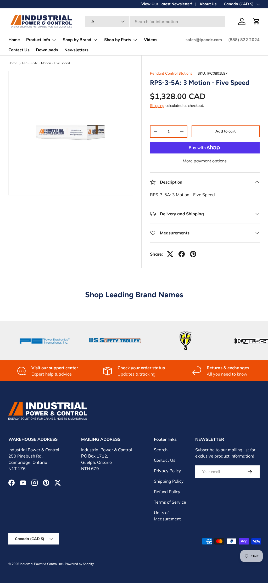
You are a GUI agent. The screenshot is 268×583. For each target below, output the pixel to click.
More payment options (205, 160)
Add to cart (225, 131)
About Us (207, 4)
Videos (150, 40)
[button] (256, 21)
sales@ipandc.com (204, 40)
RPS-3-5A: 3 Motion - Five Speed (46, 63)
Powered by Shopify (79, 564)
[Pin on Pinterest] (193, 254)
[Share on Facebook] (181, 254)
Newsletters (76, 50)
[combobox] (155, 21)
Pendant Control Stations (171, 73)
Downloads (47, 50)
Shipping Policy (169, 481)
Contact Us (19, 50)
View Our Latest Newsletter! (166, 4)
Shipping (157, 105)
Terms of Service (170, 502)
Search (161, 449)
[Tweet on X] (170, 254)
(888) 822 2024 (244, 40)
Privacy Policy (167, 470)
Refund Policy (167, 491)
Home (14, 40)
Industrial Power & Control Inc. (41, 564)
